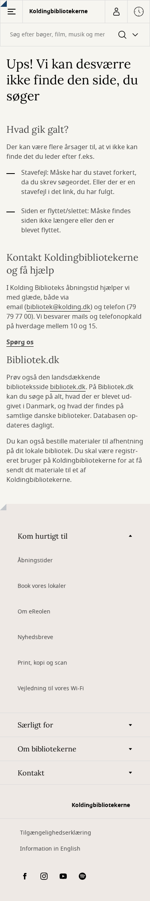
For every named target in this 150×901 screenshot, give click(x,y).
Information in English (50, 849)
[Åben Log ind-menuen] (116, 11)
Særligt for (35, 724)
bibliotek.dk (68, 387)
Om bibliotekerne (47, 748)
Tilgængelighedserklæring (55, 833)
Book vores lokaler (42, 586)
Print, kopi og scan (42, 663)
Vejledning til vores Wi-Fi (51, 688)
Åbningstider (35, 560)
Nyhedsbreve (35, 637)
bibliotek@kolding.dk (58, 307)
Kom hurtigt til (43, 536)
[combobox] (75, 34)
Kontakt (31, 772)
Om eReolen (34, 611)
